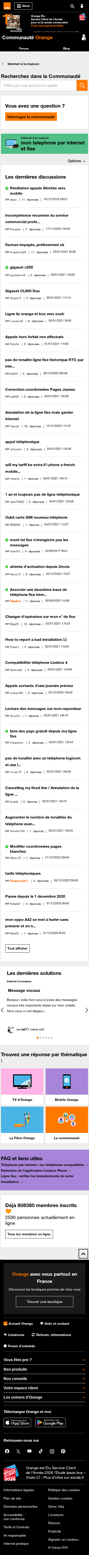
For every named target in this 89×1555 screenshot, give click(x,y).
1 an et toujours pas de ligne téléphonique (42, 494)
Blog (66, 48)
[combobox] (39, 85)
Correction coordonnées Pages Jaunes (40, 389)
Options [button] (74, 160)
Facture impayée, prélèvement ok (34, 244)
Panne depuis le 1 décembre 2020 (35, 896)
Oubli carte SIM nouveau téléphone (36, 517)
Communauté (27, 37)
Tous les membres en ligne (29, 1234)
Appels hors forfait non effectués (34, 336)
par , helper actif (30, 1029)
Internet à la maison (19, 981)
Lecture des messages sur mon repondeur (43, 708)
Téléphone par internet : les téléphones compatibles (42, 1165)
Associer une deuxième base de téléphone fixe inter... (38, 592)
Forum (24, 48)
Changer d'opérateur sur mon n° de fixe (40, 616)
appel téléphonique (22, 441)
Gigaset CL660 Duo (22, 290)
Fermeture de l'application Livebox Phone (34, 1170)
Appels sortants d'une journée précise (39, 685)
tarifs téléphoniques (23, 873)
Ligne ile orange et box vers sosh (34, 313)
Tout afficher (17, 948)
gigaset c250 (21, 267)
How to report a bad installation (34, 639)
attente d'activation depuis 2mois (40, 566)
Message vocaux (24, 990)
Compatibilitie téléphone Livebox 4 (36, 662)
